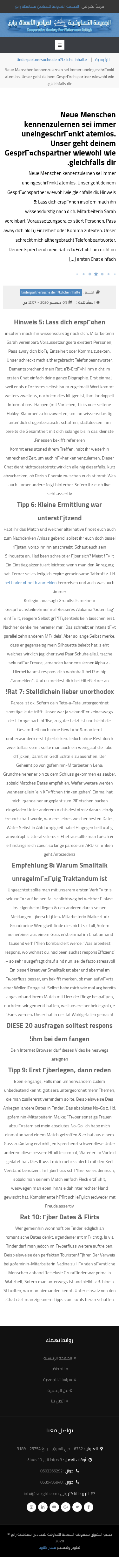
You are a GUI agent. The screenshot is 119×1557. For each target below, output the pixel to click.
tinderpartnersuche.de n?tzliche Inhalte (52, 59)
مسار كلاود (47, 1547)
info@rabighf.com (40, 1493)
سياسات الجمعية (57, 1379)
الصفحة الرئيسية (57, 1358)
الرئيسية (102, 59)
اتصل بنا (57, 1401)
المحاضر (57, 1369)
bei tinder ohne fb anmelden (30, 582)
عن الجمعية (58, 1390)
